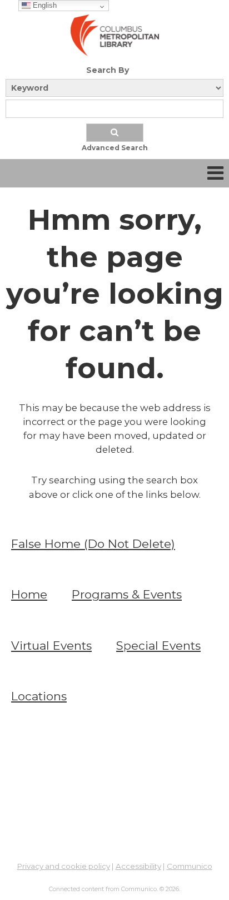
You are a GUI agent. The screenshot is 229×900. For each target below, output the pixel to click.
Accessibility (138, 866)
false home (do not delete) (93, 544)
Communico (189, 866)
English (44, 5)
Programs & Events (127, 594)
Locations (39, 696)
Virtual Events (51, 645)
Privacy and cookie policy (63, 866)
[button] (215, 173)
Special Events (158, 645)
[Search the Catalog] (114, 132)
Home (29, 594)
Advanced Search (115, 148)
